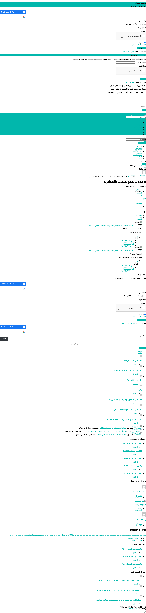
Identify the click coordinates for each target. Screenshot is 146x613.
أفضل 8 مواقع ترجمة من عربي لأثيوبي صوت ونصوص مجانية (118, 580)
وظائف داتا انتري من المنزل (14, 535)
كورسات (44, 535)
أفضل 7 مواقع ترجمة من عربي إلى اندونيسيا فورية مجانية (119, 590)
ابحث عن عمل (143, 535)
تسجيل (138, 114)
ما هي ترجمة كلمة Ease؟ (132, 451)
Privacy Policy (137, 540)
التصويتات (139, 215)
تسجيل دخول (143, 113)
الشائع (140, 351)
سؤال (62, 535)
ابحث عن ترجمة (141, 336)
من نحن (139, 134)
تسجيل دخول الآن (128, 82)
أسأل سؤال (142, 141)
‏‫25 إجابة (135, 364)
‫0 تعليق (135, 584)
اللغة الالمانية (106, 535)
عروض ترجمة (49, 535)
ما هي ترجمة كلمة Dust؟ (132, 466)
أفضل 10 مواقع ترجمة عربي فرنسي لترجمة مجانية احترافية (119, 600)
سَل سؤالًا (142, 348)
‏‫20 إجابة (135, 413)
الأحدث (139, 219)
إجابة (144, 198)
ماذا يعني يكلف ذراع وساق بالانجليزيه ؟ (126, 409)
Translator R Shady (138, 520)
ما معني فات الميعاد (134, 390)
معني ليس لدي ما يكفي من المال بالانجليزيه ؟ (124, 419)
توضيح (143, 107)
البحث (4, 339)
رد (137, 235)
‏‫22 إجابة (135, 393)
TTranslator (138, 428)
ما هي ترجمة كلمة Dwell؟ (132, 458)
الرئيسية (139, 122)
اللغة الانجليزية (98, 535)
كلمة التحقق (141, 31)
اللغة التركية (91, 535)
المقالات (139, 129)
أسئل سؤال (138, 124)
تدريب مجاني (79, 535)
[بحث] (145, 119)
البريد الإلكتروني (141, 62)
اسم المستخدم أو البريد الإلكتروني (135, 24)
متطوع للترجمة (140, 504)
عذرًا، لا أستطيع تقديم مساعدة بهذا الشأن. (112, 428)
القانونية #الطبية (120, 535)
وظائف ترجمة (137, 126)
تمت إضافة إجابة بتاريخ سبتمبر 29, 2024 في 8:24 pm (115, 225)
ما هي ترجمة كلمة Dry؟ (133, 473)
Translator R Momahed (137, 492)
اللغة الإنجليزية (113, 535)
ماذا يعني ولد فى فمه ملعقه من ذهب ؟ (126, 370)
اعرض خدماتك (137, 127)
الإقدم (140, 217)
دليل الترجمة (133, 609)
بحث (144, 137)
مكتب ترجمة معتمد (132, 538)
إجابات (140, 353)
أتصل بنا (139, 132)
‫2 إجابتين (135, 447)
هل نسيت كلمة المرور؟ (138, 44)
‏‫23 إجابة (135, 374)
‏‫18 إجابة (135, 423)
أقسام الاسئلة (137, 131)
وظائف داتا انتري (25, 535)
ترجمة (88, 177)
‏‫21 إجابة (135, 403)
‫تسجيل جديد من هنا (129, 51)
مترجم (40, 535)
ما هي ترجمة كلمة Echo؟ (132, 443)
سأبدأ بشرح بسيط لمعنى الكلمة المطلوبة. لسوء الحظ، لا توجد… (105, 431)
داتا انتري (67, 535)
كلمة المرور (142, 28)
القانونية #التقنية (128, 535)
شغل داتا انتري (56, 535)
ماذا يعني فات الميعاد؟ (133, 360)
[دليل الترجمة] (132, 115)
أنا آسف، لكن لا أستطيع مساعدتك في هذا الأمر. (110, 435)
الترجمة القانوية (135, 535)
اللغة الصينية (85, 535)
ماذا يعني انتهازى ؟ (134, 380)
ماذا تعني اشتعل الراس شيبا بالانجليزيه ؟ (125, 400)
